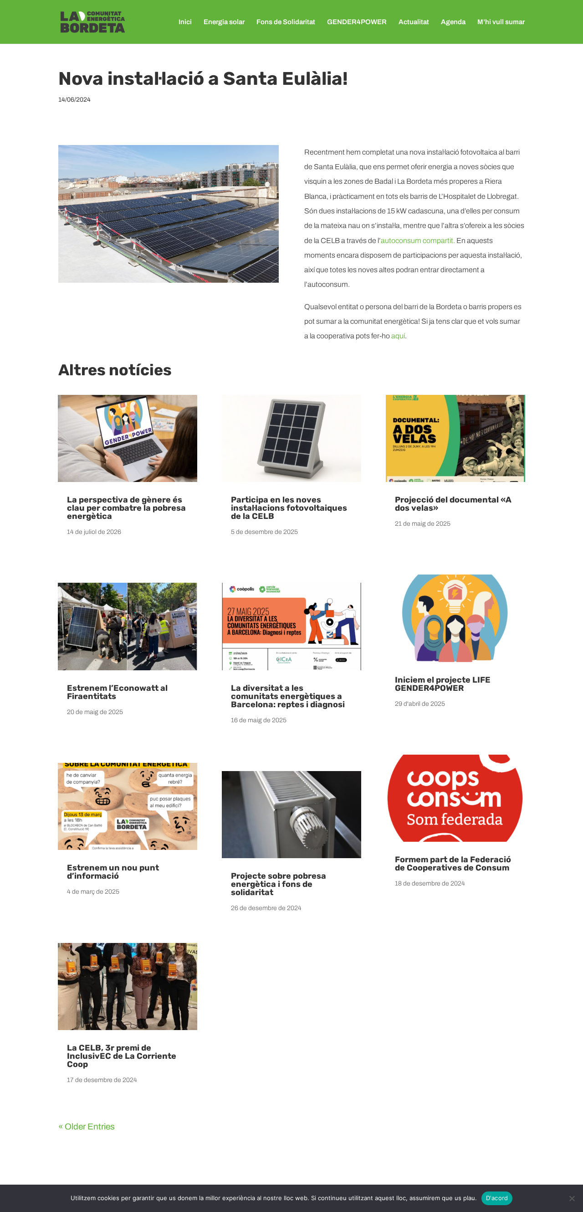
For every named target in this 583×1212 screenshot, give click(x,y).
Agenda (453, 22)
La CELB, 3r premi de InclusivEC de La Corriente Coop (121, 1056)
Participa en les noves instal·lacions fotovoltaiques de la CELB (289, 508)
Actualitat (414, 22)
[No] (571, 1198)
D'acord (497, 1198)
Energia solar (224, 22)
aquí (398, 336)
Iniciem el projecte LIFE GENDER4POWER (443, 684)
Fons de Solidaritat (285, 22)
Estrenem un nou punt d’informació (113, 872)
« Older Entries (86, 1126)
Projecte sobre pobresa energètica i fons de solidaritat (278, 884)
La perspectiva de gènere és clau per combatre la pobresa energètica (126, 508)
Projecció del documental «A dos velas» (453, 504)
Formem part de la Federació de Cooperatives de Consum (453, 864)
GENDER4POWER (357, 22)
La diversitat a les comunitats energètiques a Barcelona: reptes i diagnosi (288, 696)
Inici (185, 22)
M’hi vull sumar (501, 22)
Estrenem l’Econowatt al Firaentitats (117, 692)
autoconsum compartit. (418, 240)
